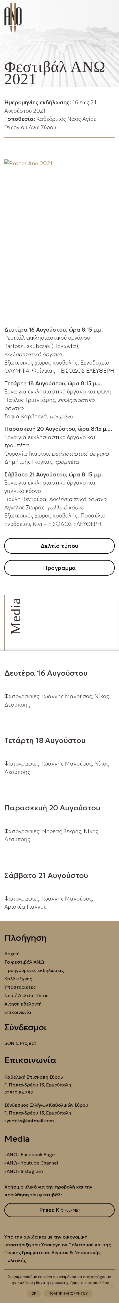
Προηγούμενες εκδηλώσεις (34, 970)
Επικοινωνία (17, 1012)
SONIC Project (20, 1043)
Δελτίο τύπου (60, 545)
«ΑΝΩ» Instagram (23, 1171)
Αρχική (12, 953)
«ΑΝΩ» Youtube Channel (31, 1163)
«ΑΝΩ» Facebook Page (29, 1154)
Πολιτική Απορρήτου (68, 1293)
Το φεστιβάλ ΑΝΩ (24, 962)
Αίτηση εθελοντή (23, 1004)
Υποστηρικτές (20, 987)
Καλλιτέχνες (18, 979)
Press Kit (59, 1209)
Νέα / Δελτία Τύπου (26, 995)
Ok (33, 1293)
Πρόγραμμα (59, 567)
